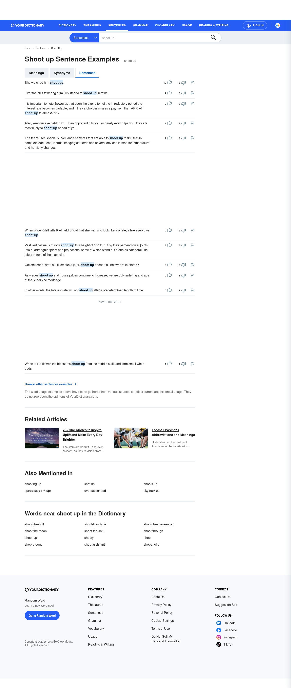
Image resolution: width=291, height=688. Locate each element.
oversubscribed (95, 490)
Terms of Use (160, 628)
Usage (92, 636)
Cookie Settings (162, 620)
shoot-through (153, 531)
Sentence (41, 48)
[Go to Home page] (28, 25)
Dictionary (95, 596)
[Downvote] (183, 82)
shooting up (33, 484)
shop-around (34, 544)
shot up (89, 484)
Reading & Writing (101, 644)
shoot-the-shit (93, 531)
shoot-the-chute (95, 524)
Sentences (80, 37)
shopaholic (151, 544)
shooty (89, 537)
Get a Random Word (42, 615)
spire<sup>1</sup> (38, 490)
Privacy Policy (161, 604)
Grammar (94, 620)
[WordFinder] (277, 25)
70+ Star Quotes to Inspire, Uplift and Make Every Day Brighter (82, 435)
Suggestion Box (226, 604)
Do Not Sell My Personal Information (166, 638)
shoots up (150, 484)
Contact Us (222, 596)
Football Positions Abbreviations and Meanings (173, 432)
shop (147, 537)
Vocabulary (96, 628)
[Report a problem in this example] (192, 82)
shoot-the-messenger (158, 524)
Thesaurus (95, 604)
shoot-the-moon (36, 531)
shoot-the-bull (34, 524)
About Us (158, 596)
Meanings (36, 72)
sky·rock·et (151, 490)
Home (28, 48)
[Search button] (215, 37)
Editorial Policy (162, 612)
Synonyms (62, 72)
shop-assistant (94, 544)
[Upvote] (169, 82)
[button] (255, 25)
